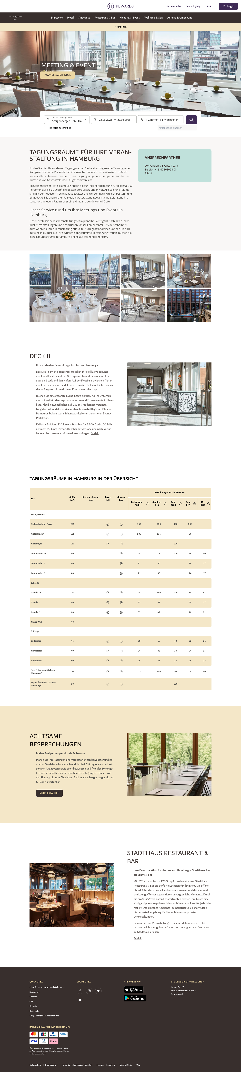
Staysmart (34, 992)
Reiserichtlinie (125, 1065)
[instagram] (89, 991)
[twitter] (98, 991)
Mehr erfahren (49, 793)
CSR (31, 1001)
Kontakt (33, 1006)
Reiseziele (34, 1011)
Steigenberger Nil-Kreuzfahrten (44, 1016)
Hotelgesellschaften (105, 1065)
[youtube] (80, 1000)
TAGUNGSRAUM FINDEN (57, 75)
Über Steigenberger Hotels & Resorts (47, 987)
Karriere (33, 997)
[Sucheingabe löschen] (85, 119)
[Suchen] (191, 119)
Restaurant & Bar (105, 17)
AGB (138, 1065)
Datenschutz (35, 1065)
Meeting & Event (130, 17)
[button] (75, 288)
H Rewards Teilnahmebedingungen (76, 1065)
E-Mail (148, 173)
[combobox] (67, 119)
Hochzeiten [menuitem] (121, 27)
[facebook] (80, 991)
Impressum (50, 1065)
